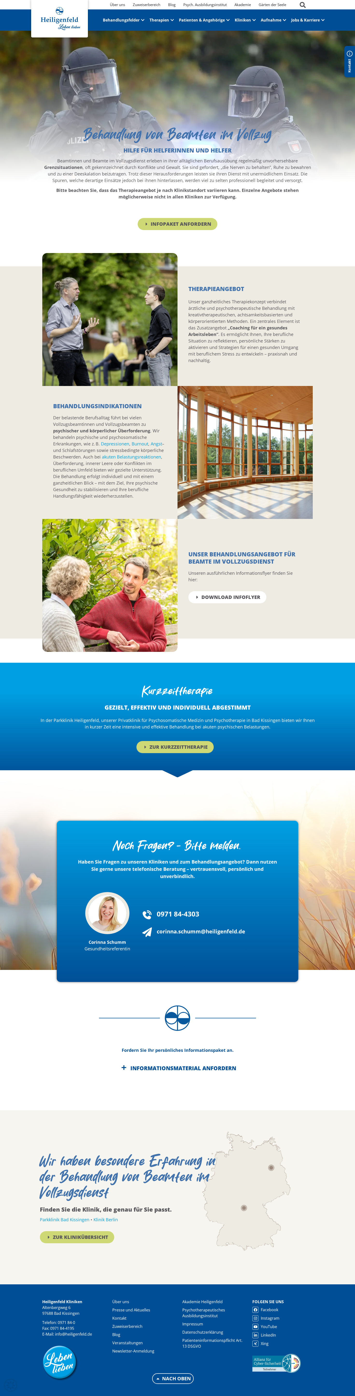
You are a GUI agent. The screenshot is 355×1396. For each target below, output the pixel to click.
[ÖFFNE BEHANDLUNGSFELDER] (143, 20)
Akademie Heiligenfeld (202, 1301)
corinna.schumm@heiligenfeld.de (201, 931)
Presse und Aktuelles (131, 1310)
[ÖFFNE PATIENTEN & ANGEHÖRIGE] (228, 20)
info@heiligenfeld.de (73, 1334)
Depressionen (115, 444)
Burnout (140, 444)
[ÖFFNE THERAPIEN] (172, 20)
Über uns (120, 1301)
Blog (116, 1334)
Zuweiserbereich (127, 1326)
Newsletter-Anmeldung (133, 1351)
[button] (10, 1385)
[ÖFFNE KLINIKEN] (254, 20)
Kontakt (119, 1318)
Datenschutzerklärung (202, 1332)
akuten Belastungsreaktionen (131, 457)
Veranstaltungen (127, 1342)
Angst (156, 444)
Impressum (192, 1324)
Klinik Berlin (105, 1219)
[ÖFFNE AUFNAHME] (284, 20)
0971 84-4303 (178, 913)
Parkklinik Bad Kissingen (64, 1219)
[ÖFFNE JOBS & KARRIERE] (323, 20)
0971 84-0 (66, 1322)
